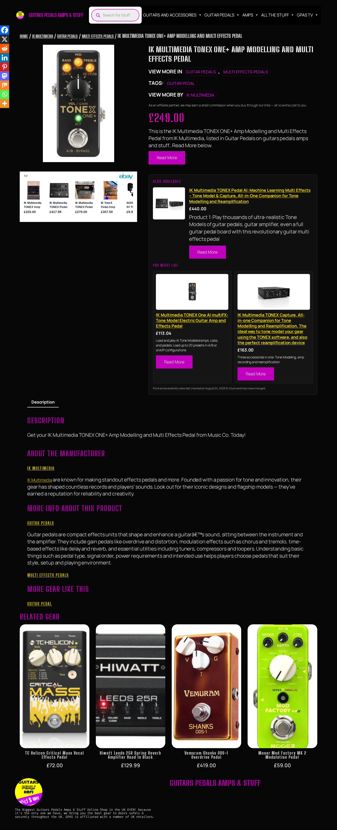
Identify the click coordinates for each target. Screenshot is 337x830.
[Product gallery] (78, 103)
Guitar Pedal (181, 83)
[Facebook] (4, 30)
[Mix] (4, 85)
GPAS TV (305, 15)
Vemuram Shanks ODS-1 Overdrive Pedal (206, 755)
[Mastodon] (4, 75)
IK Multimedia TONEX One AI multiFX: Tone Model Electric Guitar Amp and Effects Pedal (192, 320)
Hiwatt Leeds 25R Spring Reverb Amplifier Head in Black (130, 755)
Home (24, 36)
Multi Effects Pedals (98, 36)
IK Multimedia (42, 36)
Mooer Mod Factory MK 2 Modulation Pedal (282, 755)
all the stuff (275, 15)
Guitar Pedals (219, 15)
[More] (4, 103)
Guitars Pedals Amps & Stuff (56, 15)
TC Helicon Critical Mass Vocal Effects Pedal (54, 755)
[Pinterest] (4, 66)
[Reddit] (4, 48)
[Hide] (2, 112)
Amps (247, 15)
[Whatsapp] (4, 94)
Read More (167, 157)
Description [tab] (43, 402)
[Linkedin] (4, 57)
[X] (4, 39)
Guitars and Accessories (169, 15)
